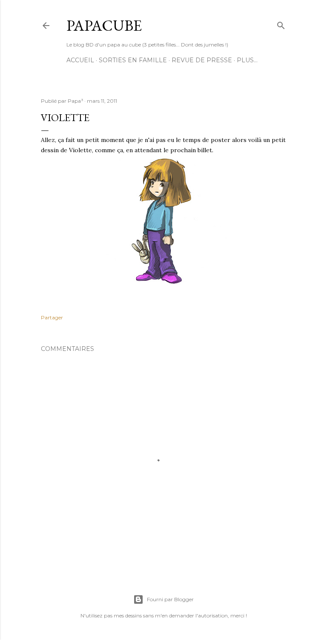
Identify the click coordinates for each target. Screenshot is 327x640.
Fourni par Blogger (170, 599)
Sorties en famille (133, 60)
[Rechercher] (281, 23)
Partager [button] (52, 317)
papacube (104, 25)
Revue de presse (202, 60)
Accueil (80, 60)
